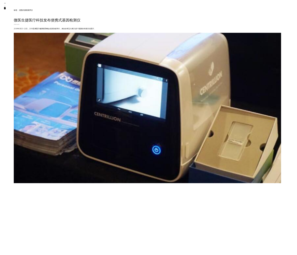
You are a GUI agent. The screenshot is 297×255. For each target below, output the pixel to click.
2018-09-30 (16, 24)
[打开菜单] (5, 3)
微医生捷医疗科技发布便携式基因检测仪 (47, 20)
